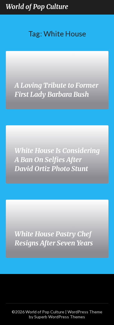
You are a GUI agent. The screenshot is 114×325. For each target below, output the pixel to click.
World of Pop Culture (37, 7)
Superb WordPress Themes (59, 316)
